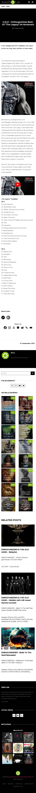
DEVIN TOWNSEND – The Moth (25, 463)
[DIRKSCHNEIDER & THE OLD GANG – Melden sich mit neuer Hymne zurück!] (18, 584)
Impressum (19, 783)
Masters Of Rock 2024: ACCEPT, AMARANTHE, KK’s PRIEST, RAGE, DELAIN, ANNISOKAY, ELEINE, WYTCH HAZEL (17, 619)
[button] (7, 737)
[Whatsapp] (14, 328)
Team (4, 783)
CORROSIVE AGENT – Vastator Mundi (26, 420)
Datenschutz (29, 783)
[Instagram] (9, 328)
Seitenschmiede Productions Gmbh (20, 777)
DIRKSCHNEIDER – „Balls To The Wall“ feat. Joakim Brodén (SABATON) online (17, 609)
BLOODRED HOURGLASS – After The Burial (26, 506)
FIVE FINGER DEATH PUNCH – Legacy (8, 506)
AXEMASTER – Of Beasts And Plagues (8, 477)
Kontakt (10, 783)
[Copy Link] (27, 328)
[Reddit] (22, 328)
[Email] (31, 328)
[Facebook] (5, 328)
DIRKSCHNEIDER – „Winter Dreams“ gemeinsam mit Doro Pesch (14, 559)
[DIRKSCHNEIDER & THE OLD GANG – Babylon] (18, 535)
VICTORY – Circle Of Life (10, 567)
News (13, 353)
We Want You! (18, 786)
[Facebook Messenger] (18, 328)
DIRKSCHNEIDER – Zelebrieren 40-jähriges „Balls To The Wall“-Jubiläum (17, 662)
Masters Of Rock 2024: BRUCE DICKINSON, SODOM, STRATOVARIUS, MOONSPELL (17, 671)
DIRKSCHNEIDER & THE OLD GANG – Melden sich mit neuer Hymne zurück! (16, 600)
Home (3, 6)
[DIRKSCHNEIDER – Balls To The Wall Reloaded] (18, 638)
